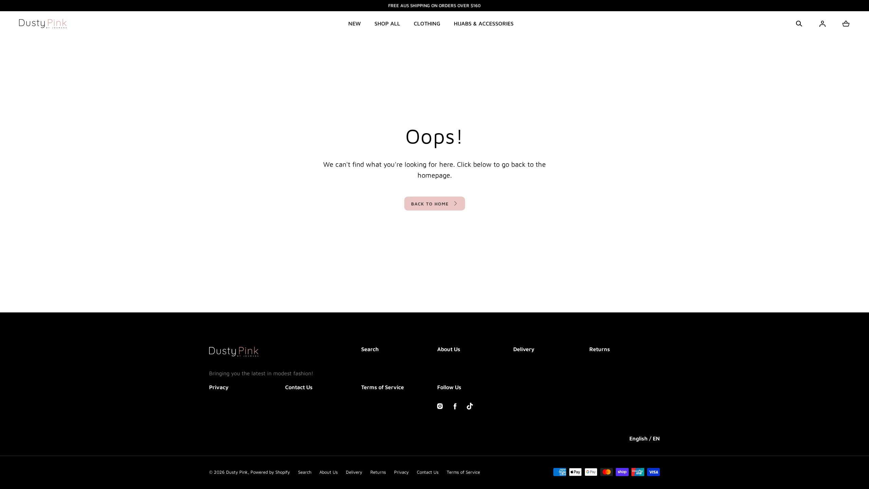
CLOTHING (427, 23)
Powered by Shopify (270, 472)
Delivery (523, 349)
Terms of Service (382, 387)
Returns (599, 349)
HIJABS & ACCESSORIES (484, 23)
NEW (354, 23)
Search (370, 349)
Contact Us (299, 387)
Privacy (218, 387)
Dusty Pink (237, 472)
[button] (799, 24)
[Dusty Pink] (43, 23)
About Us (448, 349)
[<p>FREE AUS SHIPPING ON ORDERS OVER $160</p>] (434, 5)
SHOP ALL (387, 23)
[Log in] (822, 24)
